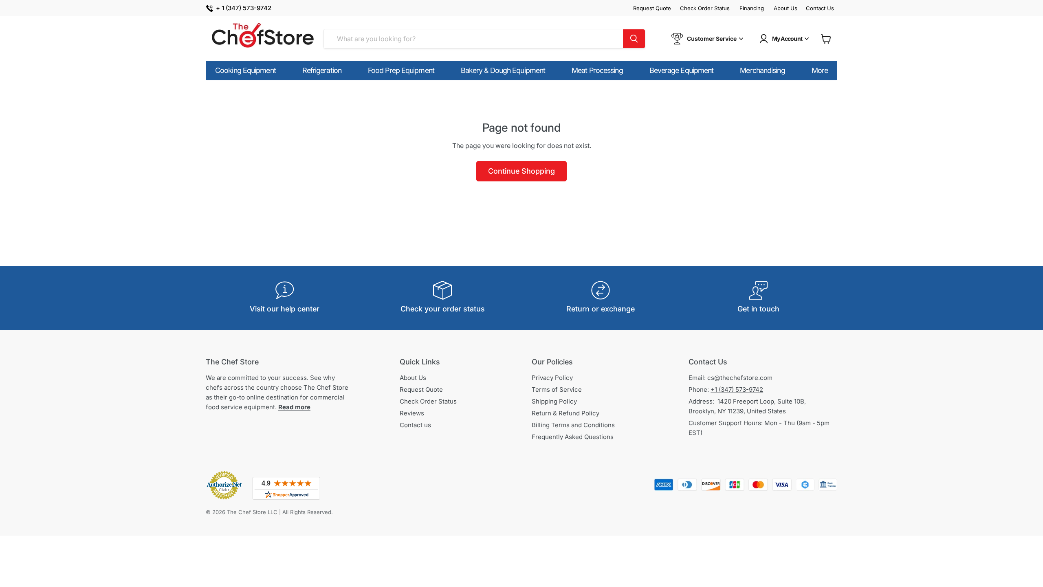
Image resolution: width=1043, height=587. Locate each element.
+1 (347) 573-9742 (737, 389)
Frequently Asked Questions (573, 437)
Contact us (415, 425)
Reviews (412, 413)
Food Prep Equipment (401, 70)
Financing (751, 8)
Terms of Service (557, 389)
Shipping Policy (554, 401)
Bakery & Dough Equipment (503, 70)
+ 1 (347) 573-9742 (243, 8)
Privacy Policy (552, 378)
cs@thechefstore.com (739, 378)
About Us (785, 8)
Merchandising (762, 70)
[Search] (634, 38)
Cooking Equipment (245, 70)
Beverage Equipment (681, 70)
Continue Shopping (521, 171)
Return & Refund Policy (565, 413)
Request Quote (652, 8)
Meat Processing (597, 70)
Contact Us (820, 8)
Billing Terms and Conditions (573, 425)
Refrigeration (321, 70)
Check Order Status (705, 8)
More (820, 70)
